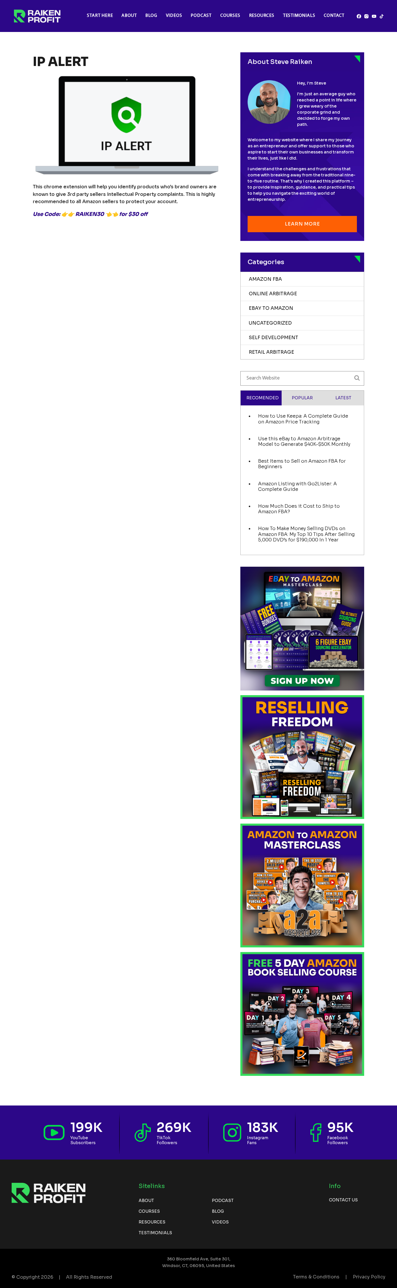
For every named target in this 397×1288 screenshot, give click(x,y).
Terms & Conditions (316, 1277)
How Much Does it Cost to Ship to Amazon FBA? (299, 509)
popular (302, 397)
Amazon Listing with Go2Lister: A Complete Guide (297, 486)
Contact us (343, 1200)
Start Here (100, 15)
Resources (261, 15)
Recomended (262, 397)
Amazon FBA (265, 279)
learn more (302, 224)
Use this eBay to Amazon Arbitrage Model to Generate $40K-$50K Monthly (304, 441)
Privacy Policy (369, 1277)
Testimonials (299, 15)
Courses (230, 15)
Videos (174, 15)
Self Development (273, 337)
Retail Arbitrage (271, 352)
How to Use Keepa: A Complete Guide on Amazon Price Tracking (303, 419)
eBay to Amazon (271, 308)
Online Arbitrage (273, 294)
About (129, 15)
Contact (334, 15)
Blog (151, 15)
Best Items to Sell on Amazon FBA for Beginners (302, 464)
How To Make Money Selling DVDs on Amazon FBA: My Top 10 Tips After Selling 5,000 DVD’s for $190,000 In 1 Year (306, 534)
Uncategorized (270, 323)
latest (343, 397)
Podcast (201, 15)
